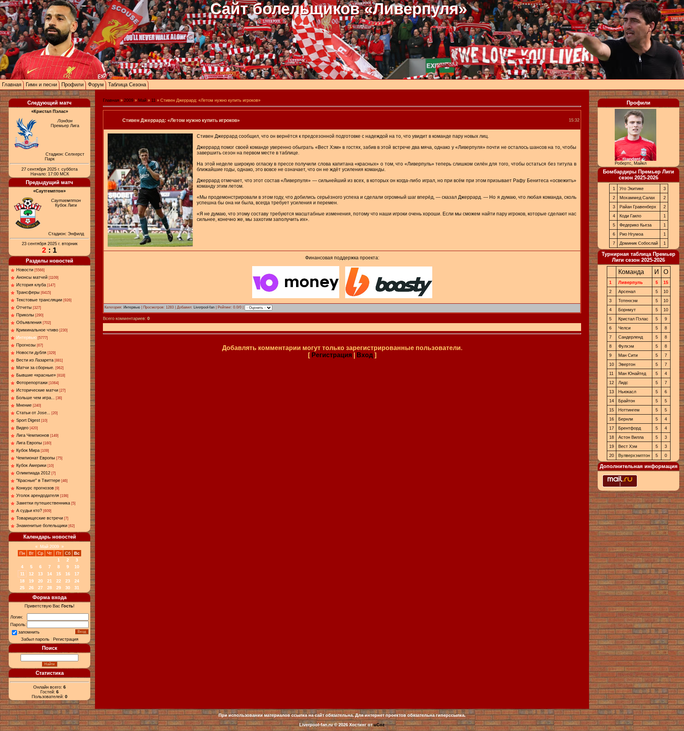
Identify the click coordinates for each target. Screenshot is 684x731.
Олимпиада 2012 (33, 472)
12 (31, 573)
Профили (72, 85)
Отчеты (24, 307)
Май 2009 (49, 546)
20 (40, 581)
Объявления (29, 322)
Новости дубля (31, 352)
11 (22, 573)
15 (58, 573)
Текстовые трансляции (39, 299)
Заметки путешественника (43, 503)
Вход (365, 355)
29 (58, 587)
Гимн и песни (41, 85)
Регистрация (65, 639)
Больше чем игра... (35, 397)
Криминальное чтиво (37, 329)
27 (40, 587)
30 (67, 587)
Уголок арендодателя (37, 495)
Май (142, 100)
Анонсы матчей (32, 277)
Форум (96, 85)
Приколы (25, 314)
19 (31, 581)
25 (22, 587)
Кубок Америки (31, 465)
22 (58, 581)
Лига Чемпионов (32, 435)
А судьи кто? (29, 510)
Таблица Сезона (127, 85)
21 (49, 581)
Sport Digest (28, 420)
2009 (128, 100)
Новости (24, 269)
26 (31, 587)
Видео (22, 427)
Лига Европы (29, 442)
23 (67, 581)
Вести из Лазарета (34, 360)
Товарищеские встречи (39, 518)
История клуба (31, 284)
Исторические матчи (37, 390)
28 (49, 587)
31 (76, 587)
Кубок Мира (28, 450)
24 (76, 581)
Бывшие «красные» (36, 375)
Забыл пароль (35, 639)
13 (40, 573)
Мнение (24, 405)
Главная (11, 85)
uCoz (379, 724)
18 (22, 581)
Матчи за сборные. (35, 367)
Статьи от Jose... (33, 412)
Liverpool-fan (204, 307)
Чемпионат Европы (35, 457)
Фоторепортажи (32, 382)
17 (76, 573)
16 (67, 573)
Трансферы (28, 292)
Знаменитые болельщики (41, 525)
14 (49, 573)
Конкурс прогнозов (35, 487)
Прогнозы (26, 345)
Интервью (26, 337)
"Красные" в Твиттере (38, 480)
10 (76, 566)
